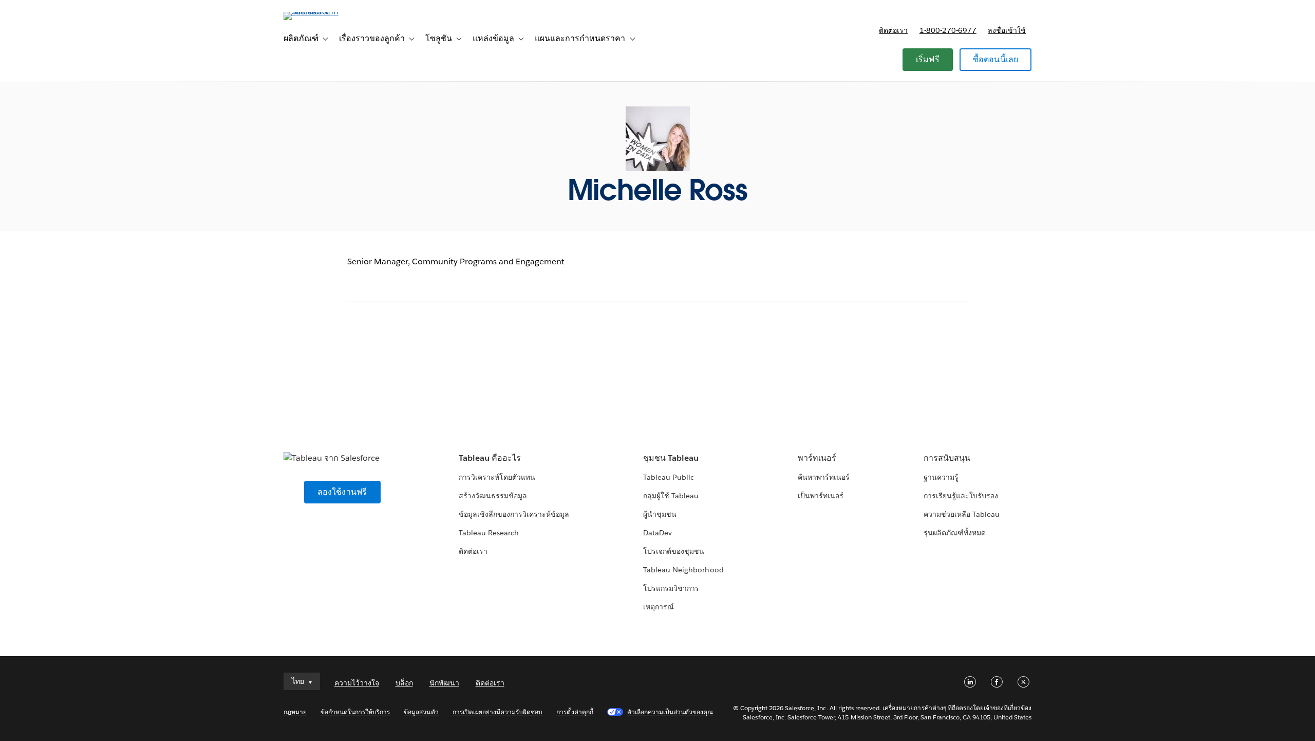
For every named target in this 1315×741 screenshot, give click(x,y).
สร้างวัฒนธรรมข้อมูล (493, 495)
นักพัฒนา (444, 683)
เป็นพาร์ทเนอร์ (820, 495)
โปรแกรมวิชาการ (671, 588)
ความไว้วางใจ (356, 683)
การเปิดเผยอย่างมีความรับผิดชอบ (498, 712)
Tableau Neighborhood (683, 569)
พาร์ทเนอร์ (817, 458)
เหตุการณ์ (658, 606)
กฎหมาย (295, 712)
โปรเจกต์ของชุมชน (673, 551)
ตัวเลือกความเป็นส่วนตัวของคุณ (670, 712)
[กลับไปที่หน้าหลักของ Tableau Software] (327, 11)
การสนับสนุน (947, 458)
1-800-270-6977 (947, 30)
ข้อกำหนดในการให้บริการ (355, 712)
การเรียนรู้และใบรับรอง (961, 495)
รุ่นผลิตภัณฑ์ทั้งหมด (955, 532)
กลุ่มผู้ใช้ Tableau (671, 495)
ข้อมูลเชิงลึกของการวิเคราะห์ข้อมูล (514, 514)
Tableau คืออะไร (490, 458)
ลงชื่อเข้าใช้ (1007, 30)
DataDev (657, 532)
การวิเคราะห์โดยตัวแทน (497, 477)
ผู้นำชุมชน (660, 514)
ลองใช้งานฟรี (342, 491)
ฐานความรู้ (941, 477)
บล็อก (404, 683)
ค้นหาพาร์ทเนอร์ (824, 477)
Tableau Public (668, 477)
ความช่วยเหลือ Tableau (962, 514)
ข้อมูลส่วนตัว (421, 712)
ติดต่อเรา (893, 30)
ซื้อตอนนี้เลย (996, 59)
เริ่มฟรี (928, 59)
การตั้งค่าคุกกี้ (574, 712)
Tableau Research (489, 532)
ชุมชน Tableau (671, 458)
